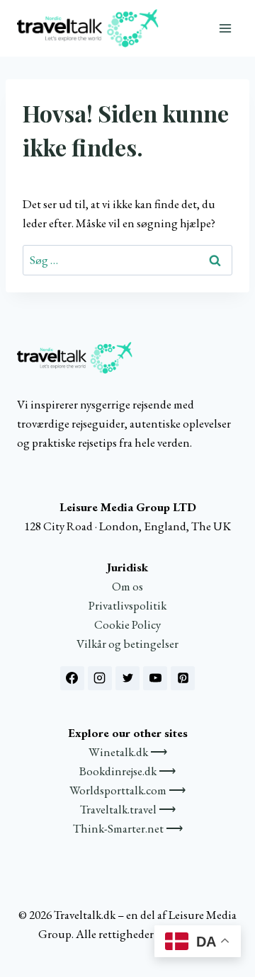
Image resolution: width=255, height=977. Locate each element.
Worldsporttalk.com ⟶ (127, 790)
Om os (127, 586)
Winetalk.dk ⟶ (128, 752)
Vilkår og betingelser (127, 643)
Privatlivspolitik (127, 605)
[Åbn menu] (225, 28)
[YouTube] (155, 678)
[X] (127, 678)
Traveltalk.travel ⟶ (128, 809)
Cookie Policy (127, 624)
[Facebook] (72, 678)
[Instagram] (100, 678)
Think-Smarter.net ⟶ (128, 828)
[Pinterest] (183, 678)
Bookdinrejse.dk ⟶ (127, 771)
